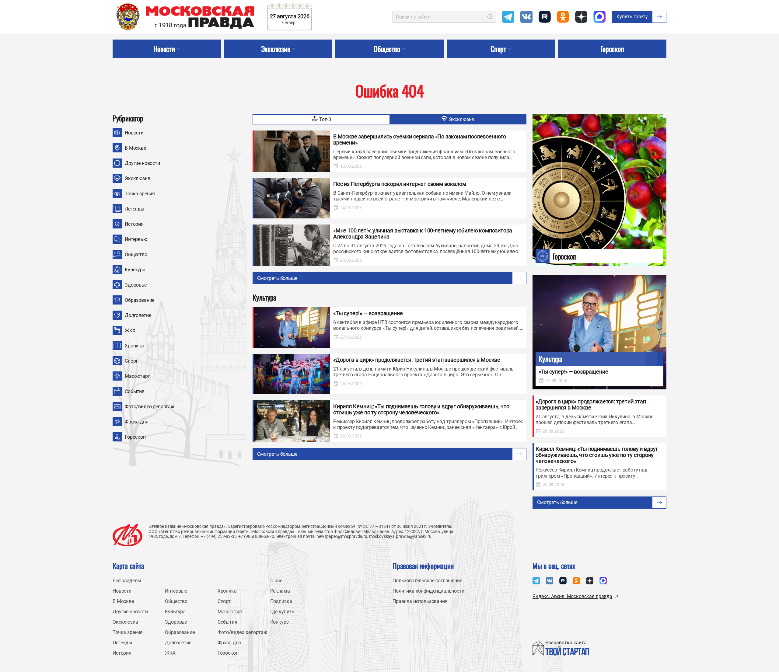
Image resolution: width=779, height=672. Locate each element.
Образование (139, 300)
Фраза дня (136, 422)
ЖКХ (130, 330)
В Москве (135, 148)
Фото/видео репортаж (149, 406)
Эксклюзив (137, 178)
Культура (135, 270)
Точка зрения (140, 194)
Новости (134, 133)
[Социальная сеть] (508, 17)
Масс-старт (137, 376)
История (134, 224)
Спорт (131, 361)
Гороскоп (135, 437)
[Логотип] (127, 535)
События (135, 391)
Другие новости (142, 163)
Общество (136, 254)
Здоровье (136, 285)
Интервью (136, 239)
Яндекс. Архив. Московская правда (572, 596)
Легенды (134, 209)
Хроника (134, 346)
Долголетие (138, 315)
